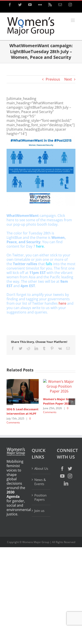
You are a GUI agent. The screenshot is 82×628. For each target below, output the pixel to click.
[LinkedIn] (66, 497)
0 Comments (70, 425)
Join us (39, 524)
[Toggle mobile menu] (73, 20)
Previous (53, 79)
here (62, 303)
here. (40, 246)
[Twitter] (70, 482)
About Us (41, 482)
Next (68, 79)
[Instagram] (70, 490)
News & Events (40, 495)
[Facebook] (62, 482)
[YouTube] (62, 490)
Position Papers (40, 511)
